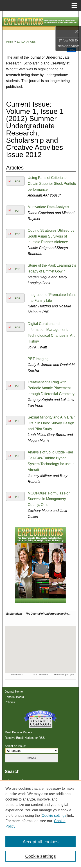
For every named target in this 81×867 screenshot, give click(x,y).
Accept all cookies (40, 841)
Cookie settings (54, 815)
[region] (40, 823)
